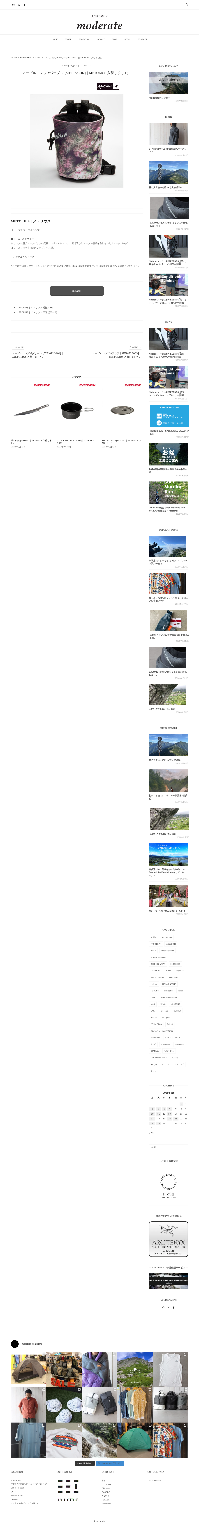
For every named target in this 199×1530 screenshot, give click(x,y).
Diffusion (106, 1488)
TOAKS (175, 1057)
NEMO (163, 1004)
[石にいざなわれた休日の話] (169, 819)
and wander (167, 937)
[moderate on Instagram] (13, 4)
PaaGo (154, 1017)
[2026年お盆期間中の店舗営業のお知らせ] (168, 454)
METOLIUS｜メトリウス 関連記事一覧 (36, 312)
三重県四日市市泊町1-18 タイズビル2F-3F (29, 1484)
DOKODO (106, 1492)
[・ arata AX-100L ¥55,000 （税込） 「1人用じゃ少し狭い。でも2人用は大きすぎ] (28, 1369)
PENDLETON (156, 1024)
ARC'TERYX (156, 944)
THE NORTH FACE (159, 1057)
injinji (180, 991)
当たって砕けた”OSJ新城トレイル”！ (167, 910)
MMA (153, 997)
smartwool (165, 1044)
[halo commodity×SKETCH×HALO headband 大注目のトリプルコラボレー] (64, 1405)
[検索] (184, 1146)
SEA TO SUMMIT (172, 1037)
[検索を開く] (186, 4)
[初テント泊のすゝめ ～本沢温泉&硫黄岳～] (168, 780)
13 (169, 1114)
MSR (153, 1004)
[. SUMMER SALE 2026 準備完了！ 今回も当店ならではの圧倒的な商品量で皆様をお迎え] (64, 1369)
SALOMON (155, 1037)
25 (158, 1123)
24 (152, 1123)
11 (158, 1114)
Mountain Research (168, 997)
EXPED (168, 971)
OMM (153, 1011)
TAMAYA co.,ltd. (154, 1480)
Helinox (154, 984)
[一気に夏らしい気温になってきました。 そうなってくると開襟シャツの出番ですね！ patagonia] (170, 1440)
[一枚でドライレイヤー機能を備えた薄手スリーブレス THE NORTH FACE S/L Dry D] (170, 1369)
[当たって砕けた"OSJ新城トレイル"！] (168, 896)
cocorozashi (107, 1484)
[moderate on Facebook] (24, 4)
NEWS (127, 39)
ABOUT (101, 39)
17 (152, 1118)
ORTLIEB (164, 1011)
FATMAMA (106, 1503)
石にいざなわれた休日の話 (162, 709)
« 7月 (151, 1133)
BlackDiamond (167, 950)
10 (152, 1114)
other (87, 66)
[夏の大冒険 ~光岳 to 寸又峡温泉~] (168, 172)
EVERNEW (155, 971)
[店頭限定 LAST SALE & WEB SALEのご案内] (169, 416)
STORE (68, 39)
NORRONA (175, 1004)
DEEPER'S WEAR (158, 964)
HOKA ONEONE (169, 984)
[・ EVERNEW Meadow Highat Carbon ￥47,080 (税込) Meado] (135, 1440)
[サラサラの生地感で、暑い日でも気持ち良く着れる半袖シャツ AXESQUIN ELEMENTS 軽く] (28, 1405)
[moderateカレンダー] (168, 83)
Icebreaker (168, 991)
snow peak (180, 1044)
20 (169, 1118)
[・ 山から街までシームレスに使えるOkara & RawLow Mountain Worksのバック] (170, 1405)
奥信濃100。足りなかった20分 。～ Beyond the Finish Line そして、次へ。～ (167, 872)
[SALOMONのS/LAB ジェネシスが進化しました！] (169, 208)
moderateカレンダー (159, 97)
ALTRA (154, 937)
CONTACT (142, 39)
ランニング (179, 1064)
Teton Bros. (169, 1051)
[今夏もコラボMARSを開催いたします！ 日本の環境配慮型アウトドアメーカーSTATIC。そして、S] (99, 1440)
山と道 (153, 1071)
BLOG (115, 39)
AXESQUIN (171, 944)
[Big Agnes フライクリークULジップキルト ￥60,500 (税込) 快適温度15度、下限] (99, 1369)
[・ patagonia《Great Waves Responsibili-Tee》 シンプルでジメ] (64, 1440)
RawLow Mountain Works (162, 1031)
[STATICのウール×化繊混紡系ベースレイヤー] (168, 134)
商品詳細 (76, 290)
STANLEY (155, 1051)
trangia (154, 1064)
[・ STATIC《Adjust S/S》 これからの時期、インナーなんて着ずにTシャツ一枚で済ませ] (28, 1440)
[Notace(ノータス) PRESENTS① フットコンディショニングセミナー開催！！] (168, 285)
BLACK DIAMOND (159, 957)
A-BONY (105, 1496)
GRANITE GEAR (157, 977)
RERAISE (105, 1500)
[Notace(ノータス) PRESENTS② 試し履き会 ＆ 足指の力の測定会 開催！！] (168, 246)
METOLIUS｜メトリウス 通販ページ (35, 307)
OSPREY (177, 1011)
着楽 (104, 1480)
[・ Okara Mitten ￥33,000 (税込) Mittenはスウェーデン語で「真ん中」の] (99, 1405)
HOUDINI (155, 991)
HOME (55, 39)
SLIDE (153, 1044)
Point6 (170, 1024)
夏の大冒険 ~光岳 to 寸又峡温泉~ (165, 187)
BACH (153, 950)
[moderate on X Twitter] (19, 4)
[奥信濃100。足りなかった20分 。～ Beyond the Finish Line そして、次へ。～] (168, 854)
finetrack (180, 971)
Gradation (84, 39)
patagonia (166, 1017)
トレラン (165, 1064)
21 (176, 1118)
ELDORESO (175, 964)
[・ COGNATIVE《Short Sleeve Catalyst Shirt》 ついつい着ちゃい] (135, 1405)
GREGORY (173, 977)
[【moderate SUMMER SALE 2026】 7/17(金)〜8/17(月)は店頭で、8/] (135, 1369)
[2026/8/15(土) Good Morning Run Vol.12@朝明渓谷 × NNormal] (168, 492)
